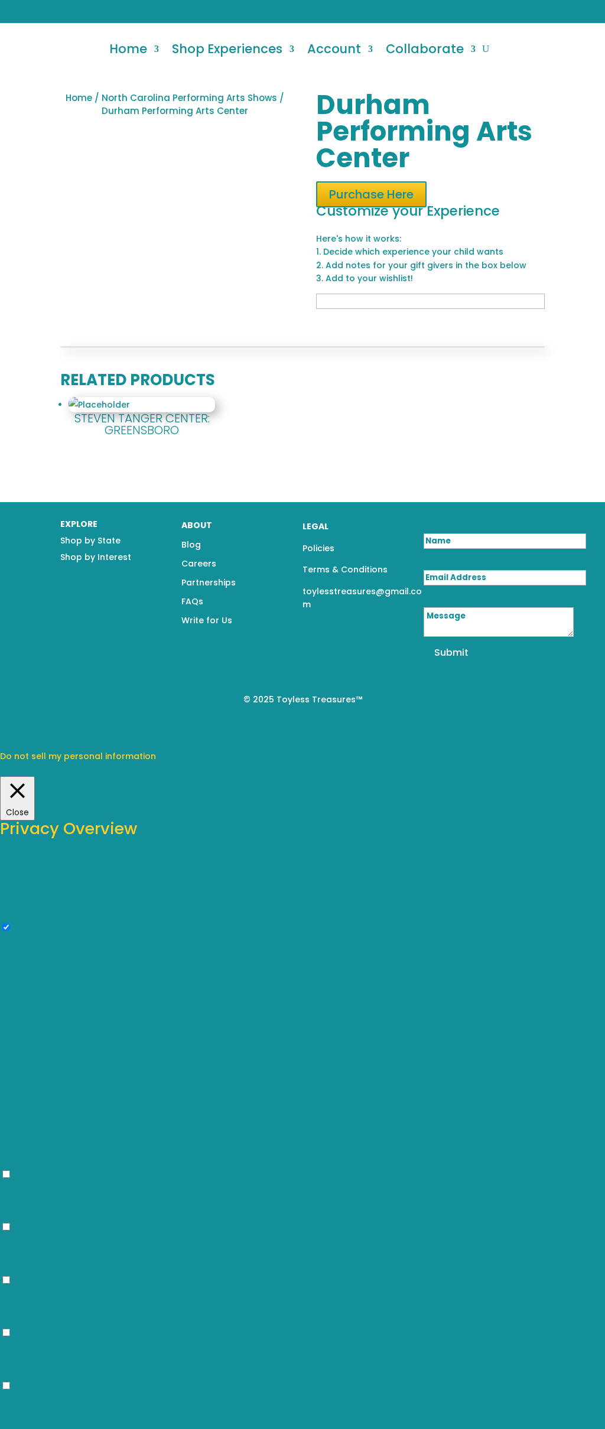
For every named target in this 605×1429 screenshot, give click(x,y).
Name (436, 526)
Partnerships (208, 582)
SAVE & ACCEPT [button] (32, 1413)
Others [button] (15, 1373)
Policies (318, 548)
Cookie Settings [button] (36, 769)
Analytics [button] (20, 1267)
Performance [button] (28, 1214)
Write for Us (206, 620)
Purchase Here (371, 194)
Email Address (454, 563)
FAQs (192, 601)
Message (443, 600)
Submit (451, 652)
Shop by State (90, 540)
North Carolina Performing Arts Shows (189, 98)
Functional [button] (22, 1161)
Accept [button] (92, 769)
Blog (191, 545)
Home (128, 48)
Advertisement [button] (31, 1320)
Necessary (37, 928)
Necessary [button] (22, 915)
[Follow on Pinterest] (588, 11)
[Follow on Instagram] (569, 11)
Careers (198, 563)
